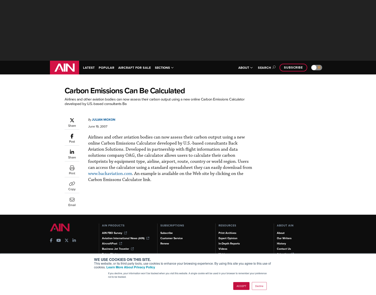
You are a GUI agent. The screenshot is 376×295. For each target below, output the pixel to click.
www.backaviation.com (110, 173)
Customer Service (171, 238)
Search (264, 68)
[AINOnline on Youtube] (58, 240)
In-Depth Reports (229, 243)
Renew (164, 243)
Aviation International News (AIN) (123, 238)
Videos (223, 249)
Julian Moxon (103, 119)
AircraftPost (109, 243)
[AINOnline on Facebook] (51, 240)
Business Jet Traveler (115, 249)
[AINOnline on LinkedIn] (74, 240)
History (281, 243)
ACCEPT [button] (241, 286)
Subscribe (293, 67)
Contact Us (284, 249)
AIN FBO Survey (112, 233)
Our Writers (284, 238)
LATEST (89, 68)
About (281, 233)
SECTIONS (162, 68)
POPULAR (106, 68)
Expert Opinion (228, 238)
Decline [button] (259, 286)
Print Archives (227, 233)
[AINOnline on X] (67, 240)
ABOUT (243, 68)
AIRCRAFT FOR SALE (134, 68)
